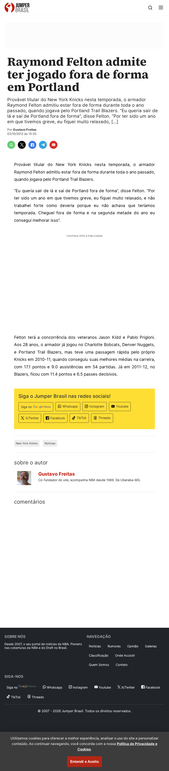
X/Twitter (32, 418)
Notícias (50, 443)
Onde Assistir (125, 655)
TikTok (81, 418)
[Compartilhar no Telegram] (43, 145)
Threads (104, 418)
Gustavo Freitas (25, 129)
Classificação (98, 655)
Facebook (57, 418)
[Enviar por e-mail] (53, 145)
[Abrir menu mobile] (161, 8)
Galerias (151, 646)
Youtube (122, 406)
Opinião (132, 646)
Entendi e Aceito (84, 762)
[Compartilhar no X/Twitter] (22, 145)
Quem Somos (99, 665)
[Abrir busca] (150, 7)
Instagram (96, 406)
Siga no (26, 407)
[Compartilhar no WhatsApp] (11, 145)
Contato (122, 665)
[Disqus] (84, 565)
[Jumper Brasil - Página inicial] (16, 7)
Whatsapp (70, 406)
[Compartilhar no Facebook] (32, 145)
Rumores (114, 646)
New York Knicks (27, 443)
